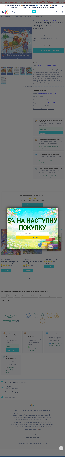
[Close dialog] (55, 209)
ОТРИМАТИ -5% (32, 237)
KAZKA (6, 12)
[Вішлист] (59, 12)
